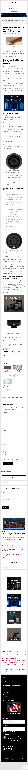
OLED (17, 664)
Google (10, 660)
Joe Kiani (23, 662)
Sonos (21, 397)
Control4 (6, 657)
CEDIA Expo (21, 654)
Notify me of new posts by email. (11, 459)
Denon (3, 658)
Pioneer (15, 667)
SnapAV (15, 669)
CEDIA (13, 654)
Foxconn (16, 658)
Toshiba (20, 672)
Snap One (19, 669)
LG (2, 664)
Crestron (22, 657)
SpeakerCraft (17, 672)
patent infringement (9, 667)
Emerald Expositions (10, 658)
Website (5, 444)
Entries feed (6, 692)
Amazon (10, 651)
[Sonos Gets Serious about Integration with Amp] (7, 367)
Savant (3, 669)
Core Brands (11, 657)
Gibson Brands (21, 658)
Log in (4, 690)
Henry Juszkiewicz (20, 660)
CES (3, 657)
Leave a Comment (18, 33)
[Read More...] (20, 539)
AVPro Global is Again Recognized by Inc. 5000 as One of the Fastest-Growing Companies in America (13, 556)
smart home (11, 669)
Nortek (14, 664)
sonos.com (13, 345)
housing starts (14, 662)
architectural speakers (14, 397)
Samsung (20, 667)
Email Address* (5, 499)
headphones (14, 660)
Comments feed (7, 694)
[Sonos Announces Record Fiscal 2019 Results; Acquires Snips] (7, 381)
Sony (4, 672)
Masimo (9, 664)
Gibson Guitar (5, 660)
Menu (15, 2)
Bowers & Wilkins (6, 654)
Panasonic (4, 667)
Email (5, 437)
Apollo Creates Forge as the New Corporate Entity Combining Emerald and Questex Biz (13, 533)
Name (5, 430)
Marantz (5, 664)
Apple (15, 651)
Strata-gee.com (14, 9)
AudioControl (20, 651)
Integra (19, 662)
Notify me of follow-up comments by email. (12, 453)
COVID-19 (16, 657)
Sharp (7, 669)
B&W (24, 651)
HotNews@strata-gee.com (14, 685)
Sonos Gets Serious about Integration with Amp (7, 371)
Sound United (10, 672)
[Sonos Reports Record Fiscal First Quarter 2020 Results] (17, 367)
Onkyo (21, 664)
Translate (14, 731)
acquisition (5, 651)
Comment (6, 412)
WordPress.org (6, 697)
